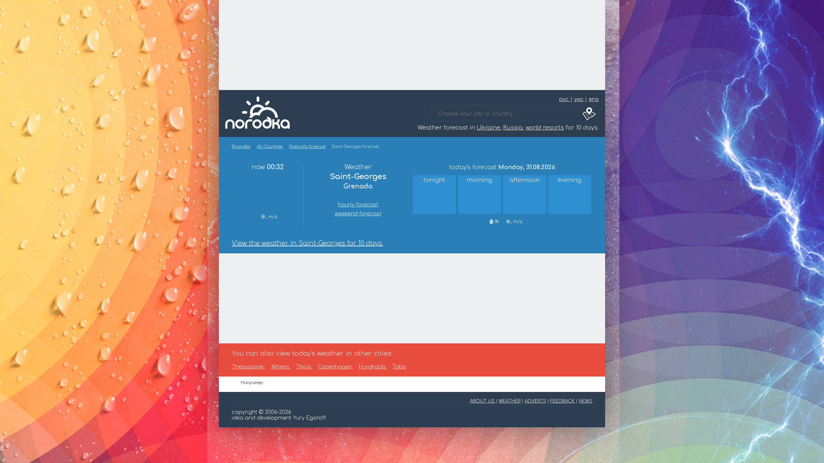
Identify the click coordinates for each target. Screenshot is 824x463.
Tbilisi (304, 367)
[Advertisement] (412, 45)
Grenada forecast (307, 146)
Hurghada (373, 367)
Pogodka (241, 146)
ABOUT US (483, 401)
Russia (513, 127)
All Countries (270, 146)
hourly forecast (358, 205)
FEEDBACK (563, 401)
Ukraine (488, 127)
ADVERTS (535, 401)
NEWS (585, 401)
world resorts (545, 127)
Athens (281, 367)
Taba (399, 367)
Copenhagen (335, 367)
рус (564, 99)
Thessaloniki (249, 367)
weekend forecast (358, 214)
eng (594, 99)
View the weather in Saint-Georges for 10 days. (307, 243)
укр (579, 99)
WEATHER (509, 401)
